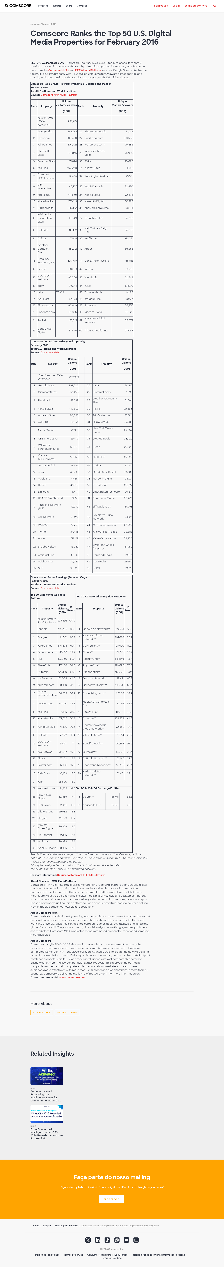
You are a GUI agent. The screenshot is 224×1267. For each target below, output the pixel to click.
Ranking (35, 24)
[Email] (136, 1241)
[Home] (18, 7)
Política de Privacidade (47, 1254)
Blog (33, 1088)
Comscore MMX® (58, 70)
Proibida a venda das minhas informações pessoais (158, 1254)
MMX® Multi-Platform (88, 70)
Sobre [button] (69, 5)
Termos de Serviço (73, 1254)
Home (36, 1225)
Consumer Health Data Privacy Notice (107, 1254)
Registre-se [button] (111, 1199)
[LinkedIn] (97, 1241)
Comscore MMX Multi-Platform (59, 94)
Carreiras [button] (82, 5)
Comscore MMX (50, 352)
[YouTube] (126, 1241)
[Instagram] (117, 1241)
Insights (47, 1225)
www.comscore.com (72, 977)
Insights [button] (57, 5)
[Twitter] (88, 1241)
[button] (161, 7)
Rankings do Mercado (66, 1225)
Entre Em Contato (112, 1258)
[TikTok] (107, 1241)
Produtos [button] (43, 5)
